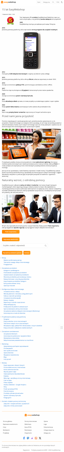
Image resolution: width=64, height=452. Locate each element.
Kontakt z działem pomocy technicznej (14, 401)
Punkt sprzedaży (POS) (11, 389)
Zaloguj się (46, 2)
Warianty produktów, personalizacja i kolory (17, 277)
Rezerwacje (28, 430)
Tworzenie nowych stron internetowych (16, 323)
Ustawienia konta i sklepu (12, 291)
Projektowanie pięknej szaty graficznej (14, 317)
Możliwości (6, 430)
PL (53, 2)
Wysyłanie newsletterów (11, 355)
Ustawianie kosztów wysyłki (12, 298)
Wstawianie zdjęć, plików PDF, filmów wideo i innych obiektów (23, 326)
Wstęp (4, 258)
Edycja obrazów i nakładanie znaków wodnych (18, 328)
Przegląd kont (8, 264)
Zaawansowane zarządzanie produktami (16, 275)
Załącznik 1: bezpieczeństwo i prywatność (16, 404)
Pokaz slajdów (8, 382)
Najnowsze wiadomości (11, 239)
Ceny (4, 427)
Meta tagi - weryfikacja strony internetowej (17, 378)
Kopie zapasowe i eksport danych (14, 365)
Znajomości (28, 433)
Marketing (5, 344)
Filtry (5, 387)
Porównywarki (8, 348)
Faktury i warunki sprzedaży (12, 296)
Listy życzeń (7, 359)
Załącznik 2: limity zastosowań (13, 406)
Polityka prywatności (37, 450)
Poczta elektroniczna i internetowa (14, 367)
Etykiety (6, 376)
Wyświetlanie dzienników (11, 338)
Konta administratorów (11, 369)
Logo (45, 424)
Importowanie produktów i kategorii (15, 281)
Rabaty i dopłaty (9, 300)
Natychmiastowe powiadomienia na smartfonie (18, 340)
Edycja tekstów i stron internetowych (15, 321)
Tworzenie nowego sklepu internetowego (16, 262)
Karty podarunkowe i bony (12, 283)
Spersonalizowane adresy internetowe (16, 309)
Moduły (4, 363)
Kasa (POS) (28, 427)
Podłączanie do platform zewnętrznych (16, 307)
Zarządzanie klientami (10, 334)
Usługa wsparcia (49, 430)
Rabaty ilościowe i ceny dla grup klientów (16, 279)
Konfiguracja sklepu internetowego (13, 289)
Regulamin (26, 450)
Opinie (46, 421)
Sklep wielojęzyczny (10, 304)
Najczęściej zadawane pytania (12, 253)
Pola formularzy (9, 391)
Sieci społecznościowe (10, 351)
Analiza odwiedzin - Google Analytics (15, 385)
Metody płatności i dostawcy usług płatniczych (18, 294)
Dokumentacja (48, 427)
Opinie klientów (8, 353)
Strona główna (7, 421)
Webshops (28, 424)
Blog (5, 357)
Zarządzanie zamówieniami (10, 331)
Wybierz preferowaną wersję (13, 260)
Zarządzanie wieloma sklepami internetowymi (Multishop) (22, 311)
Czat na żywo (8, 380)
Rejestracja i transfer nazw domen (14, 302)
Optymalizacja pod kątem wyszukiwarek (16, 346)
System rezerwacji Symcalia (12, 395)
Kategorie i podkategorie (11, 270)
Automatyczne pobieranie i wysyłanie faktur (17, 336)
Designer (6, 319)
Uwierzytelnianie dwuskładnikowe (14, 374)
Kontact (26, 253)
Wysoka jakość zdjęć (10, 372)
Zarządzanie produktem (9, 268)
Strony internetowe (31, 421)
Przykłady (6, 433)
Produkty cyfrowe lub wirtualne (13, 393)
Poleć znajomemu (10, 232)
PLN (58, 2)
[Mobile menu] (61, 327)
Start (38, 2)
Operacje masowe (9, 286)
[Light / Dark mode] (62, 2)
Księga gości (7, 398)
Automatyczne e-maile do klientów (14, 313)
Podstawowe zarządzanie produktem (15, 273)
